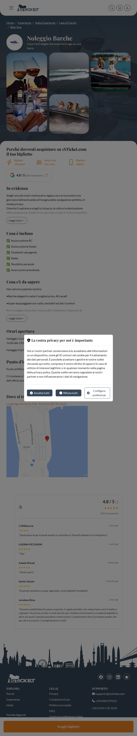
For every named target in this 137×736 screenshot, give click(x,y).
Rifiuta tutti (70, 393)
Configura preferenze (99, 393)
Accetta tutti (41, 393)
